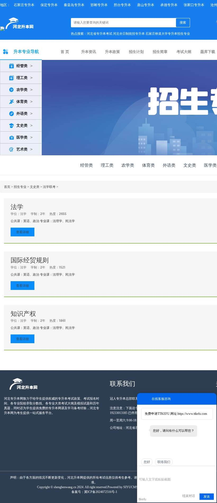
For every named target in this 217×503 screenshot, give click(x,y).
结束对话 (188, 496)
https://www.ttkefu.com (192, 414)
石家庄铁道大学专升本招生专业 (168, 34)
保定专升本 (49, 5)
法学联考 (49, 187)
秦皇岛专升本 (74, 5)
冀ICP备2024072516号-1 (100, 492)
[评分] (149, 472)
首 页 (65, 52)
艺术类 (22, 149)
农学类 (22, 90)
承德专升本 (169, 5)
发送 (207, 496)
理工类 (22, 78)
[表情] (141, 472)
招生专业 (20, 187)
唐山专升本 (145, 5)
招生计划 (136, 52)
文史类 (22, 125)
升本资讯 (88, 52)
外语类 (22, 114)
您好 (147, 462)
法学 (17, 207)
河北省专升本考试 (99, 34)
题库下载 (207, 52)
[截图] (163, 471)
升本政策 (112, 52)
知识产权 (23, 314)
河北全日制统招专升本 (129, 34)
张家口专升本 (194, 5)
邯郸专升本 (99, 5)
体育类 (22, 102)
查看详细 (22, 232)
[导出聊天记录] (212, 471)
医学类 (22, 137)
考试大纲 (184, 52)
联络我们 (163, 462)
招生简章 (160, 52)
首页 (7, 187)
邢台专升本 (122, 5)
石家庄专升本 (24, 5)
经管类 (22, 66)
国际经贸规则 (30, 260)
